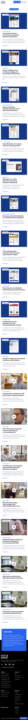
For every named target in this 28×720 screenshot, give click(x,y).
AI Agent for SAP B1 (5, 675)
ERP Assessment (4, 707)
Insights (16, 692)
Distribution (17, 679)
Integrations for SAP (5, 679)
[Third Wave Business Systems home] (3, 2)
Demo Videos (18, 696)
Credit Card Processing (6, 681)
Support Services (4, 696)
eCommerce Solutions (6, 685)
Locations (17, 710)
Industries (17, 672)
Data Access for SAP (5, 677)
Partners (16, 701)
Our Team (17, 708)
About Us (17, 707)
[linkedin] (9, 664)
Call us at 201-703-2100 (8, 667)
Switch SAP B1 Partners (5, 687)
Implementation (4, 694)
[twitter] (2, 664)
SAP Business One (5, 673)
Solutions (3, 672)
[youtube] (13, 664)
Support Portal (18, 699)
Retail (16, 673)
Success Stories (18, 694)
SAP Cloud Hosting (5, 692)
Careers (16, 712)
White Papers (17, 698)
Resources (17, 690)
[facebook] (6, 664)
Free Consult (17, 2)
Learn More (5, 45)
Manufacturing (18, 675)
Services (3, 690)
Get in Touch (24, 718)
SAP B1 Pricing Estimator (20, 703)
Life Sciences (17, 677)
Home (11, 9)
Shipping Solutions (5, 683)
